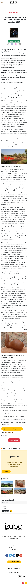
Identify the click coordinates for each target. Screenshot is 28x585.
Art (8, 424)
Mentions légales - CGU (14, 568)
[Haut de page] (26, 583)
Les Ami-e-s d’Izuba (14, 547)
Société (14, 536)
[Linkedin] (13, 555)
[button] (1, 2)
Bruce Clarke (5, 502)
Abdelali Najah (10, 25)
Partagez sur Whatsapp (14, 41)
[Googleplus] (20, 555)
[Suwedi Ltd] (24, 576)
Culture (17, 6)
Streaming (14, 549)
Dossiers (24, 536)
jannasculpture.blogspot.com (13, 429)
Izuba (11, 572)
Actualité (4, 536)
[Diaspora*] (8, 44)
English (19, 536)
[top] (5, 496)
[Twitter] (10, 555)
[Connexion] (23, 583)
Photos (24, 422)
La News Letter (14, 561)
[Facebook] (12, 44)
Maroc (12, 422)
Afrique (3, 424)
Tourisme (18, 422)
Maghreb (6, 422)
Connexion (6, 471)
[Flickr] (17, 555)
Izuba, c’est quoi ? (14, 546)
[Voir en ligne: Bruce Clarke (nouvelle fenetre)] (11, 511)
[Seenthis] (16, 44)
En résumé (6, 511)
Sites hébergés (14, 538)
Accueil (12, 6)
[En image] (2, 496)
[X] (19, 44)
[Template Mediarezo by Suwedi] (20, 576)
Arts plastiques (23, 6)
